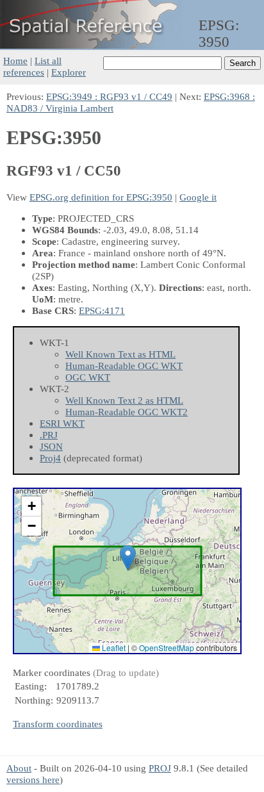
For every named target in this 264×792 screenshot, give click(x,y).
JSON (51, 446)
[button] (128, 558)
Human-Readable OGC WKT (124, 365)
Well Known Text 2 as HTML (124, 400)
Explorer (68, 72)
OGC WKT (87, 377)
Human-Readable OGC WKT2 (126, 411)
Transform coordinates (58, 723)
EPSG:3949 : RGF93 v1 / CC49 (109, 96)
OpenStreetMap (166, 647)
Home (15, 60)
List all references (32, 66)
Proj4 (50, 457)
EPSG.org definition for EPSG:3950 (100, 197)
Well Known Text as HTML (120, 354)
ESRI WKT (62, 423)
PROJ (160, 768)
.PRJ (49, 434)
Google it (198, 197)
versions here (33, 779)
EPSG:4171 (102, 310)
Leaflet (113, 647)
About (18, 768)
